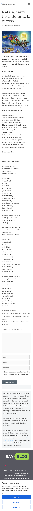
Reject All (16, 507)
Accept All (16, 497)
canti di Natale (9, 313)
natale (27, 313)
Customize (16, 502)
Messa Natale (19, 313)
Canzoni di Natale (10, 311)
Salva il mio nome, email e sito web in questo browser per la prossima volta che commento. (17, 374)
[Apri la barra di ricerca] (22, 4)
